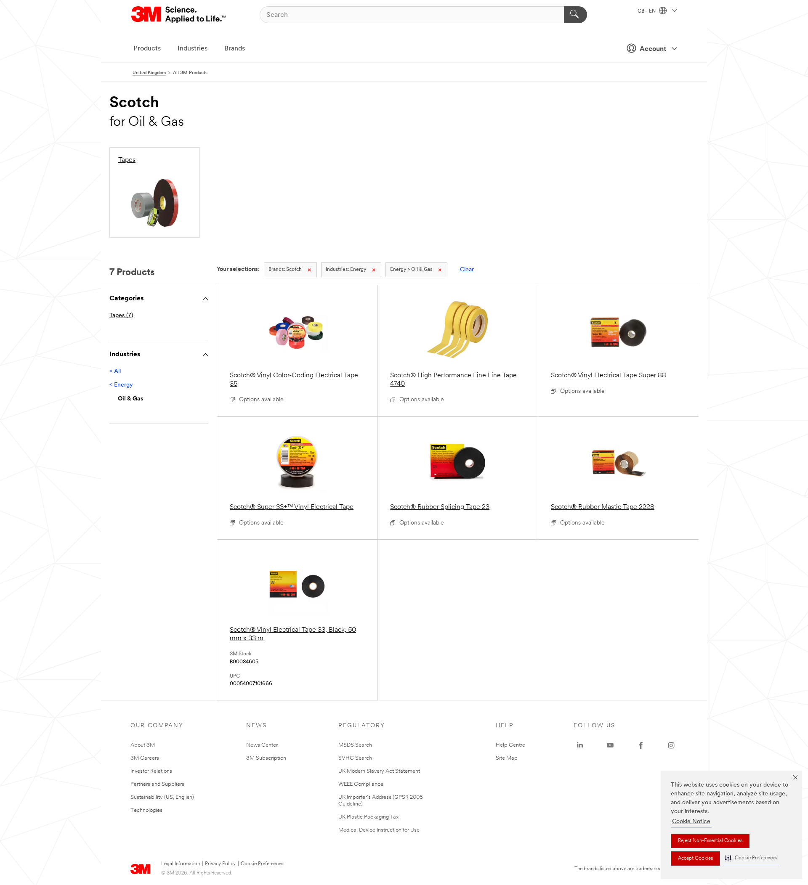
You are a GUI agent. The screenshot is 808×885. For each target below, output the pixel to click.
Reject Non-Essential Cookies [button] (710, 840)
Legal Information (180, 863)
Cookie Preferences (262, 863)
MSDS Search (355, 745)
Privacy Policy (220, 863)
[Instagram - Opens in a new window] (671, 745)
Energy (346, 269)
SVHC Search (355, 758)
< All (115, 371)
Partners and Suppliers (157, 784)
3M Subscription (266, 758)
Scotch (285, 269)
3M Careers (144, 758)
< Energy (121, 385)
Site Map (507, 758)
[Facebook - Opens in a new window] (641, 745)
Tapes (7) (121, 316)
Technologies (146, 810)
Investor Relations (151, 771)
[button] (751, 858)
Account (653, 49)
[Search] (575, 14)
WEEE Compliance (360, 784)
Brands (234, 48)
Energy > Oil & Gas (411, 269)
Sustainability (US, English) (162, 797)
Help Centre (510, 745)
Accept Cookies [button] (695, 858)
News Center (262, 745)
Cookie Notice (691, 822)
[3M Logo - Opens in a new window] (179, 14)
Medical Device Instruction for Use (379, 830)
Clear (467, 270)
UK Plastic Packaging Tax (368, 817)
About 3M (142, 745)
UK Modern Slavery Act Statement (379, 771)
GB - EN (647, 11)
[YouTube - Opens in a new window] (610, 745)
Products (147, 48)
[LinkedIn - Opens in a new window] (580, 745)
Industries (192, 48)
